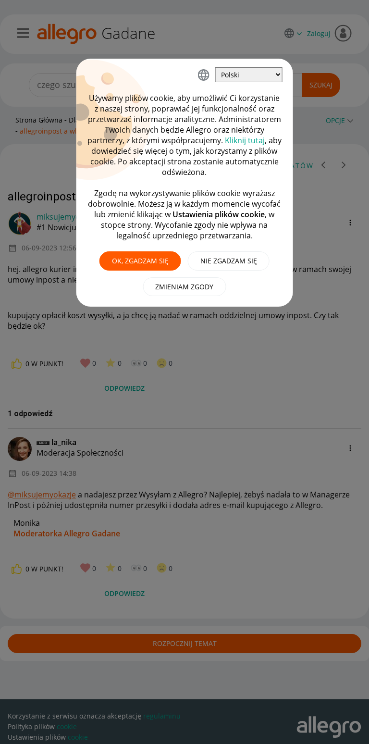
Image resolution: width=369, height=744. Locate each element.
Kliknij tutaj (245, 140)
